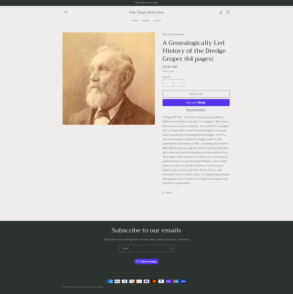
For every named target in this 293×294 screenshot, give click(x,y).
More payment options (196, 110)
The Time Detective (78, 287)
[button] (66, 12)
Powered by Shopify (95, 287)
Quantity (166, 77)
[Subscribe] (170, 248)
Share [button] (169, 192)
